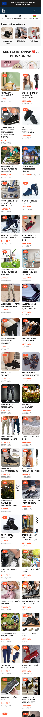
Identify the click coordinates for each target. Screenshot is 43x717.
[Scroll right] (38, 33)
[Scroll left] (3, 33)
